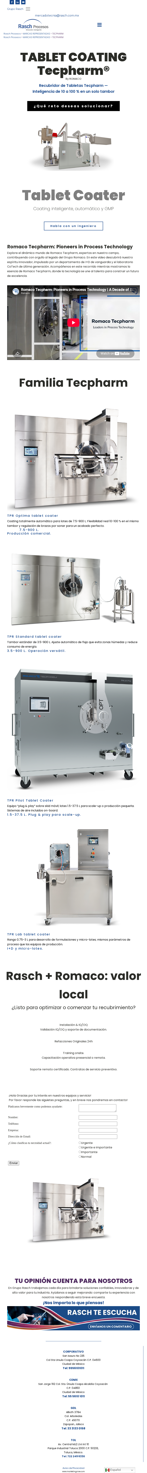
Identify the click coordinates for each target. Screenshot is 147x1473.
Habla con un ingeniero (73, 226)
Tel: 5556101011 (73, 1368)
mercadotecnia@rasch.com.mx (57, 15)
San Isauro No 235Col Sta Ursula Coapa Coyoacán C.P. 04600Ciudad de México (73, 1360)
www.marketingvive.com (73, 1471)
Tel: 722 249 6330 (73, 1456)
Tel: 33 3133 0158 (73, 1428)
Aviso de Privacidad (73, 1468)
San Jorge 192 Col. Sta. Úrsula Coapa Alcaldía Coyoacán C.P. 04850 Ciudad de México (73, 1388)
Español (115, 1469)
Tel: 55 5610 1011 (73, 1396)
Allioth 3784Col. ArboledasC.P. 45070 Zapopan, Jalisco (73, 1418)
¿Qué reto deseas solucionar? (73, 106)
